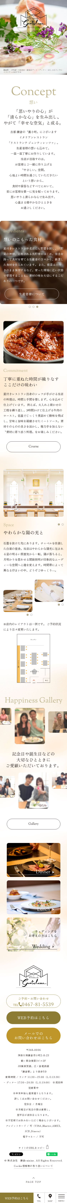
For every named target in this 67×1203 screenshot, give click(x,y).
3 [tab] (37, 307)
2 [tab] (33, 307)
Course (34, 446)
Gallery (33, 824)
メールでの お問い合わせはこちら (33, 1035)
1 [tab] (30, 307)
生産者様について (32, 294)
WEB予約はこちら (34, 1017)
